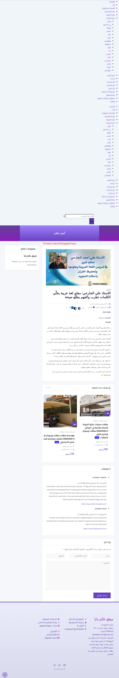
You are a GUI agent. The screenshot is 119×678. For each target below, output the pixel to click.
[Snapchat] (64, 665)
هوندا (109, 67)
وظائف (112, 101)
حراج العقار (111, 75)
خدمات (112, 78)
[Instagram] (55, 665)
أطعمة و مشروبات (108, 8)
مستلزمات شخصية (108, 91)
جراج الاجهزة (110, 14)
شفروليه (108, 44)
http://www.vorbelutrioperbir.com (94, 504)
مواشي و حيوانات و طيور (106, 98)
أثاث (113, 5)
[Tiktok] (59, 665)
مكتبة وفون (110, 95)
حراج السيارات (110, 18)
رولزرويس (107, 41)
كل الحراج (111, 88)
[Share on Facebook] (79, 308)
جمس (109, 31)
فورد (109, 47)
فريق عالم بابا (30, 256)
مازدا (109, 57)
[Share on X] (75, 308)
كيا (110, 50)
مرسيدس (107, 60)
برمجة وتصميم (110, 11)
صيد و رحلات (111, 82)
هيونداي (108, 70)
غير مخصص (111, 85)
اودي (109, 21)
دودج (109, 37)
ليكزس (108, 54)
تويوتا (109, 28)
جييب (109, 34)
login (20, 261)
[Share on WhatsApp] (72, 307)
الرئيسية (112, 1)
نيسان (109, 63)
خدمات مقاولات (98, 421)
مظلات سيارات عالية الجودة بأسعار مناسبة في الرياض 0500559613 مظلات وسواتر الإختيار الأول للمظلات (95, 430)
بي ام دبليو (107, 24)
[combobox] (79, 216)
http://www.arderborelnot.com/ (95, 528)
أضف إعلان (59, 233)
